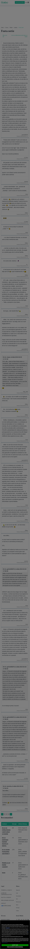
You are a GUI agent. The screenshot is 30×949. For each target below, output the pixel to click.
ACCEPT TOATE (15, 945)
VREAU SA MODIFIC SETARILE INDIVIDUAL (15, 946)
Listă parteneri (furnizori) (4, 942)
